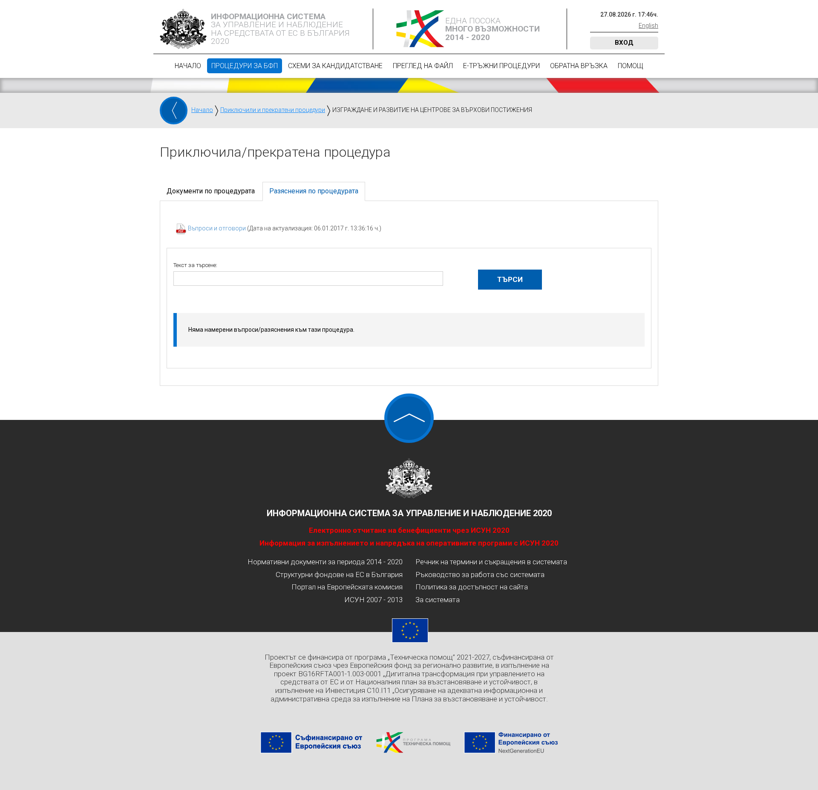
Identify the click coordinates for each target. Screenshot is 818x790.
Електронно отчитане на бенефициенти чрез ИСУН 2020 (409, 530)
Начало (188, 66)
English (648, 25)
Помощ (630, 66)
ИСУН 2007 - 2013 (373, 599)
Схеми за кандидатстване (335, 66)
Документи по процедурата (211, 191)
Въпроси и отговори (217, 228)
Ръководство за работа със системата (479, 574)
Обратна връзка (579, 66)
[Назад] (173, 110)
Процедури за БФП (244, 66)
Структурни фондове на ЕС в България (339, 574)
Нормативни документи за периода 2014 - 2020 (325, 561)
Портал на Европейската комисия (347, 587)
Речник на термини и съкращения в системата (491, 561)
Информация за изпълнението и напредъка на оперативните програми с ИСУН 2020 (409, 543)
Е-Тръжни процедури (501, 66)
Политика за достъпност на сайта (471, 587)
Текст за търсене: (195, 265)
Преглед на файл (423, 66)
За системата (437, 599)
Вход (624, 42)
